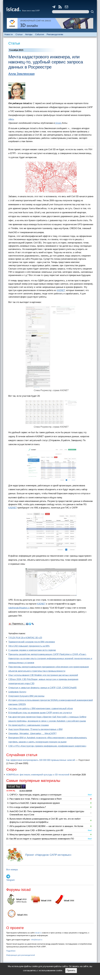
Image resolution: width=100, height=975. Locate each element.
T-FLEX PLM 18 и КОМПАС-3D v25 (25, 637)
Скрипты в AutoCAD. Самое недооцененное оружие (35, 803)
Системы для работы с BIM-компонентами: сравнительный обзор (40, 708)
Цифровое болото (17, 692)
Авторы (28, 34)
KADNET (61, 290)
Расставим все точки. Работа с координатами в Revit (35, 799)
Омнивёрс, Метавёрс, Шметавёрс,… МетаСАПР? (32, 733)
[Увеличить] (51, 177)
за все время (25, 790)
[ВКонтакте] (27, 623)
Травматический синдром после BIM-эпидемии (31, 642)
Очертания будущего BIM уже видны (26, 696)
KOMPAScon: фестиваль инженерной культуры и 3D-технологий (37, 774)
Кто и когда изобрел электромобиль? (28, 807)
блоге (58, 123)
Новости (8, 34)
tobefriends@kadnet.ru (18, 608)
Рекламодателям (55, 34)
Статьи (19, 34)
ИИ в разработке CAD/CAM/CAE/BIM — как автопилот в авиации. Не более (46, 826)
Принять (71, 970)
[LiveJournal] (32, 623)
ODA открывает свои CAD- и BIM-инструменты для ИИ (36, 830)
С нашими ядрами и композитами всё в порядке (32, 650)
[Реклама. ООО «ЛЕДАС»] (50, 23)
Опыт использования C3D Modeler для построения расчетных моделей (43, 675)
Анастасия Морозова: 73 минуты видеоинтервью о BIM (35, 729)
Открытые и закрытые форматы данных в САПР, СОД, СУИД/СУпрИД (42, 687)
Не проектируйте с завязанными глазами (28, 725)
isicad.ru (38, 933)
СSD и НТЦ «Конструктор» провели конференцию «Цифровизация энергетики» (47, 746)
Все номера (12, 869)
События (39, 34)
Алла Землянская (21, 74)
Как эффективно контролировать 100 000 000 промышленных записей (40, 760)
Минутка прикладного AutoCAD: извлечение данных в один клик (41, 834)
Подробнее (10, 951)
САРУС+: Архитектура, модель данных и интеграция (35, 794)
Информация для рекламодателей (20, 955)
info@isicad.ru (36, 940)
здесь (11, 119)
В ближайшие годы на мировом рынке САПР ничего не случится (40, 712)
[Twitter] (30, 623)
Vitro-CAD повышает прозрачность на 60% (29, 646)
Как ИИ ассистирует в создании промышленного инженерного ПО (42, 838)
